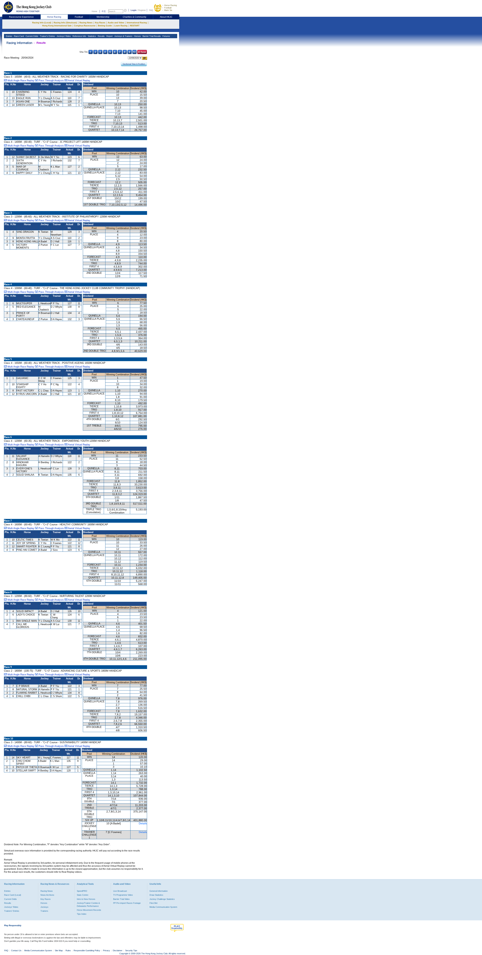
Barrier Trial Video (121, 899)
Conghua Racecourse (84, 25)
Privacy (106, 950)
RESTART (135, 25)
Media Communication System (163, 907)
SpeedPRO (82, 891)
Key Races (100, 22)
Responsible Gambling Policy (87, 950)
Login (134, 10)
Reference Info (79, 36)
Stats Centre (82, 895)
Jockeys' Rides (63, 36)
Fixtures (166, 36)
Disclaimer (117, 950)
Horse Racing (170, 5)
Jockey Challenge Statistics (162, 899)
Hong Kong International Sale (57, 25)
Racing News (85, 22)
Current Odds (31, 36)
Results (101, 36)
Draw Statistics (156, 895)
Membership (103, 17)
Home (94, 11)
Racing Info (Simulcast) (65, 22)
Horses (137, 36)
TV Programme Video (123, 895)
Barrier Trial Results (151, 36)
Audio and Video (116, 22)
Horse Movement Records (89, 910)
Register (142, 10)
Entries (8, 36)
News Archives (47, 895)
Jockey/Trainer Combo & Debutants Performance (88, 904)
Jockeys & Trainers (123, 36)
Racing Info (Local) (41, 22)
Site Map (59, 950)
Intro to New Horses (86, 899)
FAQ (151, 10)
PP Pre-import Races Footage (127, 903)
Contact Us (16, 950)
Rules (68, 950)
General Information (158, 891)
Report (109, 36)
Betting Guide (105, 25)
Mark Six (168, 10)
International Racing (137, 22)
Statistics (91, 36)
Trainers (44, 911)
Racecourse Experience (21, 17)
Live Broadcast (120, 891)
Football (167, 8)
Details (143, 823)
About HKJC (166, 17)
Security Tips (131, 950)
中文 (104, 11)
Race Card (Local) (12, 895)
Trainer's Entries (47, 36)
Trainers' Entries (11, 911)
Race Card (18, 36)
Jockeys (44, 907)
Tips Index (81, 914)
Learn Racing (120, 25)
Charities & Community (134, 17)
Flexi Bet (153, 903)
